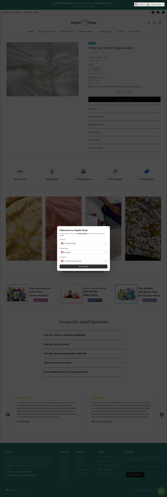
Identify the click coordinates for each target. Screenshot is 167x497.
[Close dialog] (108, 228)
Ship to (62, 239)
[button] (149, 4)
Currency (63, 257)
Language (64, 248)
